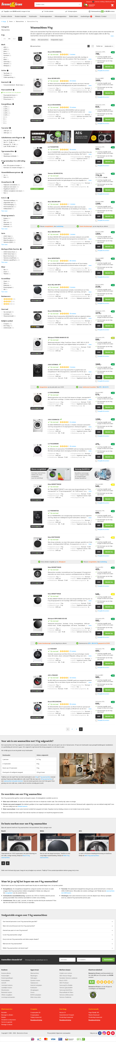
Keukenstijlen (5, 975)
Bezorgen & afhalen (7, 1015)
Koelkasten (33, 987)
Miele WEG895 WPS (54, 201)
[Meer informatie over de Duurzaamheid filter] (13, 90)
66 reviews (73, 260)
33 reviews (73, 149)
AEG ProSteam (64, 983)
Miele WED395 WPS (54, 232)
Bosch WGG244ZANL (55, 701)
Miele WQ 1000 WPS (54, 284)
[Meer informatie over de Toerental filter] (10, 128)
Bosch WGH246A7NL (54, 311)
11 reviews (73, 422)
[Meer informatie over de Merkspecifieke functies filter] (21, 249)
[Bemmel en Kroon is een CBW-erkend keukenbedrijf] (81, 1039)
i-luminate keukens (7, 985)
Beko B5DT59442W (54, 537)
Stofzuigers (33, 978)
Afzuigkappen (34, 990)
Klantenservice (6, 1009)
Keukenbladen (5, 980)
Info (98, 67)
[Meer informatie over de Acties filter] (8, 70)
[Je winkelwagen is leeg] (112, 5)
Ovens (32, 992)
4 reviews (72, 54)
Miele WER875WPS (54, 258)
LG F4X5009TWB (53, 147)
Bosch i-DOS (63, 980)
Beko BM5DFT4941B (54, 594)
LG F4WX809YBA (53, 511)
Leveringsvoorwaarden (8, 997)
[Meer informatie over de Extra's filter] (8, 198)
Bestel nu (109, 67)
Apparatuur (34, 970)
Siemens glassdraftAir (65, 987)
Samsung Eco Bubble (65, 985)
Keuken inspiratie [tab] (20, 16)
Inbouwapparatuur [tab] (60, 16)
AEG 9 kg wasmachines (92, 855)
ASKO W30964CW (53, 419)
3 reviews (72, 367)
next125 (3, 983)
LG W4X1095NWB (53, 392)
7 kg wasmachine (45, 777)
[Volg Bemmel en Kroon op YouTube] (108, 1033)
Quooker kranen (35, 980)
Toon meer (4, 211)
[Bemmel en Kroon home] (11, 4)
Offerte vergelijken (6, 995)
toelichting (60, 226)
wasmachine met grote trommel (13, 781)
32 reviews (73, 677)
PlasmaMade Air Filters (66, 992)
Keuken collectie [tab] (6, 16)
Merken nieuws (64, 970)
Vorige (4, 21)
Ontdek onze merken (65, 973)
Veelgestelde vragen (57, 39)
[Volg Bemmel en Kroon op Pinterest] (113, 1033)
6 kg (36, 777)
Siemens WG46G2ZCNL (55, 173)
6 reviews (72, 287)
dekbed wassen (22, 806)
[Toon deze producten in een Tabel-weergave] (93, 46)
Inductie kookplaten (36, 985)
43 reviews (73, 313)
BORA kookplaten (35, 995)
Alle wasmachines (43, 39)
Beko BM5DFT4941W (54, 484)
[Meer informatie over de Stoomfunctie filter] (13, 182)
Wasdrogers (34, 975)
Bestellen (4, 1012)
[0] (112, 5)
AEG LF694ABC (53, 675)
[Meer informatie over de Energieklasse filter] (13, 104)
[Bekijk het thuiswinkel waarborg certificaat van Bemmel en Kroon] (89, 5)
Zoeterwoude (94, 1009)
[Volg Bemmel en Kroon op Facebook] (100, 1033)
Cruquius (33, 1009)
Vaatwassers (34, 983)
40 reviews (73, 446)
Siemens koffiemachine (66, 995)
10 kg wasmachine (46, 779)
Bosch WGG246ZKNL (55, 52)
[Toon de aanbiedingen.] (50, 137)
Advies (33, 39)
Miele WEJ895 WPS (54, 78)
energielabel (8, 893)
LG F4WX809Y (52, 649)
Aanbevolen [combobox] (108, 46)
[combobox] (58, 4)
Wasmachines (20, 21)
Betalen (3, 1017)
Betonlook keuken (6, 992)
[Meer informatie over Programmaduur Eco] (91, 62)
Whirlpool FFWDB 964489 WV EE (58, 337)
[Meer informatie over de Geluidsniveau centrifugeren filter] (24, 138)
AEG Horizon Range (65, 975)
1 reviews (72, 204)
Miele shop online (35, 997)
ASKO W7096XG (53, 364)
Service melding (99, 1)
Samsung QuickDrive (65, 990)
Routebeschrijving (36, 1020)
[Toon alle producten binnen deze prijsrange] (20, 39)
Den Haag (62, 1009)
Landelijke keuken (6, 987)
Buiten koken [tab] (73, 16)
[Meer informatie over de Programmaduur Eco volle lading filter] (3, 163)
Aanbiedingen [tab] (85, 16)
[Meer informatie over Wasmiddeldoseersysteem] (91, 90)
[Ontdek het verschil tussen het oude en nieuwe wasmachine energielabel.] (50, 474)
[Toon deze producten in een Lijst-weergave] (88, 46)
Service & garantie (6, 1022)
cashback (35, 189)
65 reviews (73, 704)
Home (11, 21)
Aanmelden (108, 960)
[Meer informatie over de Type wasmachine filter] (15, 151)
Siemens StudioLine (65, 997)
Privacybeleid (51, 1033)
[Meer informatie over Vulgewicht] (60, 62)
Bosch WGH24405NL (54, 105)
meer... (113, 36)
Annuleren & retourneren (8, 1019)
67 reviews (73, 651)
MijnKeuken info (110, 1)
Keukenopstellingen (7, 978)
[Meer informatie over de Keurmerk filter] (10, 82)
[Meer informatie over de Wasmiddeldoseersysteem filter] (22, 172)
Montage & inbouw (6, 1024)
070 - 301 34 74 (103, 387)
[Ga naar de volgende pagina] (81, 729)
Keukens (4, 970)
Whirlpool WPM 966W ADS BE (57, 618)
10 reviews (73, 81)
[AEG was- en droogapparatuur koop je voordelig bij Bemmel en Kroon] (94, 137)
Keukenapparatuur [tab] (46, 16)
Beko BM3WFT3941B (54, 567)
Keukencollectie (6, 973)
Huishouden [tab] (33, 16)
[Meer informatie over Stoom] (91, 63)
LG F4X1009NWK (53, 443)
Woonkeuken (5, 990)
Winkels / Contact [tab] (100, 16)
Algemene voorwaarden (63, 1033)
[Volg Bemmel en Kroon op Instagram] (104, 1033)
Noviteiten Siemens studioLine (68, 978)
